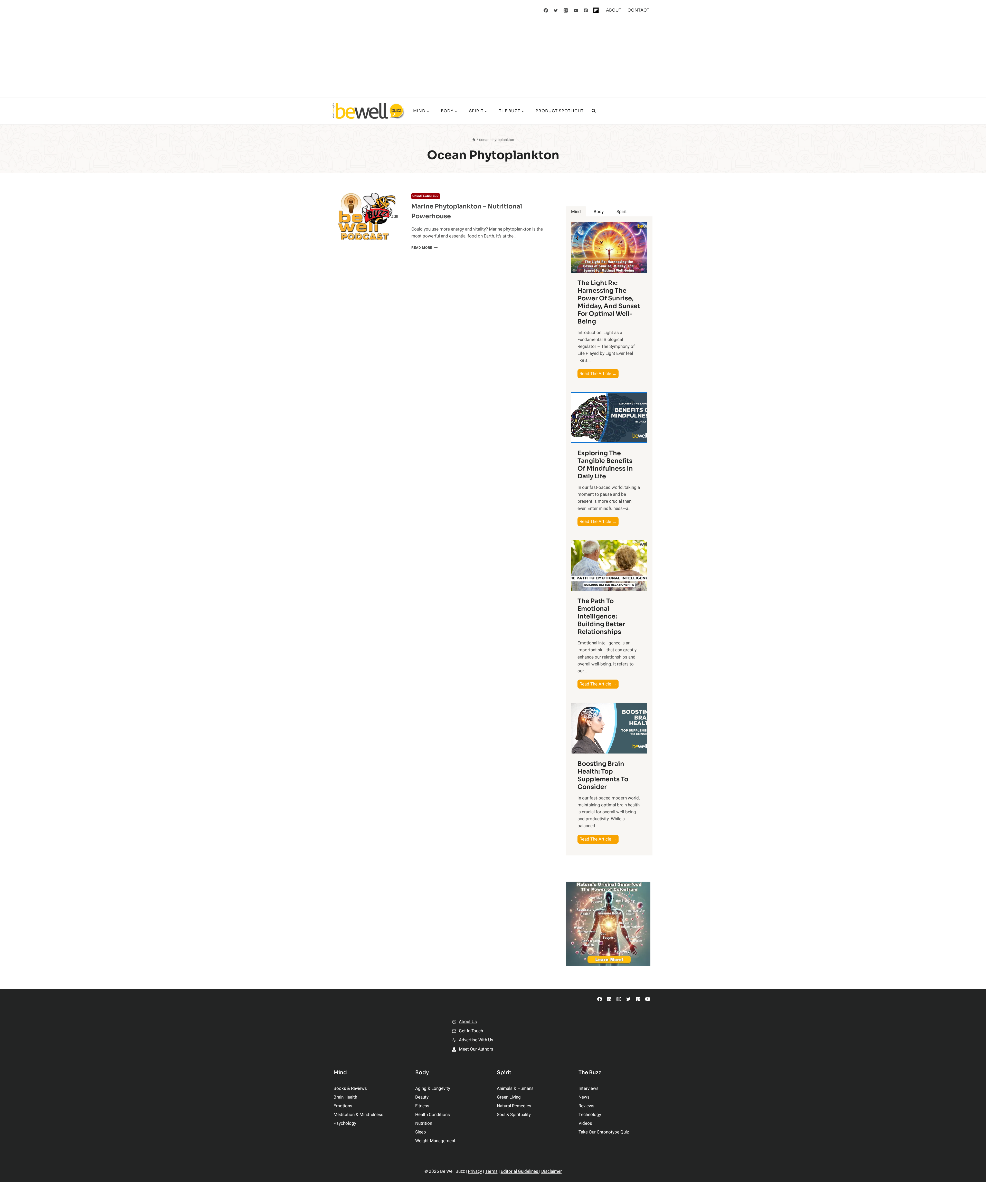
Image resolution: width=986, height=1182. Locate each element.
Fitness (422, 1106)
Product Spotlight (560, 110)
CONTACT (638, 10)
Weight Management (435, 1141)
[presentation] (368, 216)
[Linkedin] (609, 999)
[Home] (474, 139)
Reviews (586, 1106)
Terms (491, 1171)
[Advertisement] (493, 59)
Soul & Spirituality (514, 1114)
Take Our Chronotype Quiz (604, 1132)
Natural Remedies (514, 1106)
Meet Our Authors (476, 1049)
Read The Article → (599, 374)
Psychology (345, 1123)
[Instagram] (566, 10)
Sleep (420, 1132)
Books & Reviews (350, 1088)
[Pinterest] (586, 10)
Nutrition (423, 1123)
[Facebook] (546, 10)
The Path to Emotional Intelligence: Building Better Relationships (601, 616)
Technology (590, 1114)
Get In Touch (471, 1031)
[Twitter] (556, 10)
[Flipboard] (596, 10)
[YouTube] (576, 10)
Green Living (509, 1097)
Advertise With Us (476, 1040)
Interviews (589, 1088)
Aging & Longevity (432, 1088)
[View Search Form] (594, 111)
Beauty (422, 1097)
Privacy (475, 1171)
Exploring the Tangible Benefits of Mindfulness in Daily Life (605, 464)
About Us (468, 1021)
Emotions (343, 1106)
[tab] (576, 211)
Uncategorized (425, 196)
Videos (585, 1123)
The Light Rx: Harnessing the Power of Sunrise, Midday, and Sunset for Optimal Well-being (608, 302)
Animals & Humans (515, 1088)
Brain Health (345, 1097)
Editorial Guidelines (520, 1171)
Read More (424, 247)
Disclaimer (551, 1171)
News (584, 1097)
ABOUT (613, 10)
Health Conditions (432, 1114)
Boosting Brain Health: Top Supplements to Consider (602, 775)
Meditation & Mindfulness (358, 1114)
